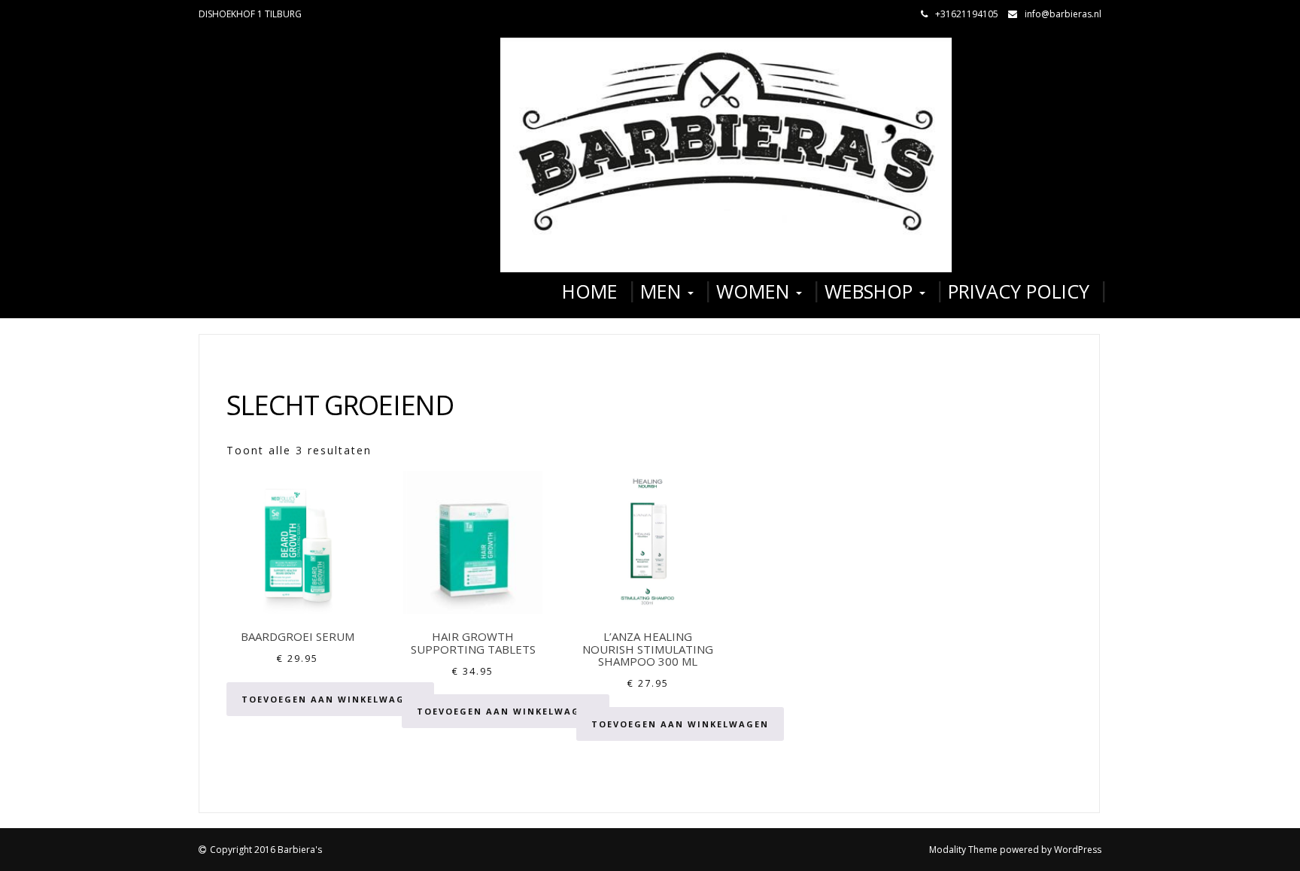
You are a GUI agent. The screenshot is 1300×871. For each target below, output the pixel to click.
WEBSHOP (871, 291)
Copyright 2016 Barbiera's (266, 849)
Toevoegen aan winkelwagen (330, 699)
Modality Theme (963, 849)
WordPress (1077, 849)
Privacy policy (1018, 291)
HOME (590, 291)
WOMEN (755, 291)
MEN (663, 291)
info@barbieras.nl (1063, 14)
